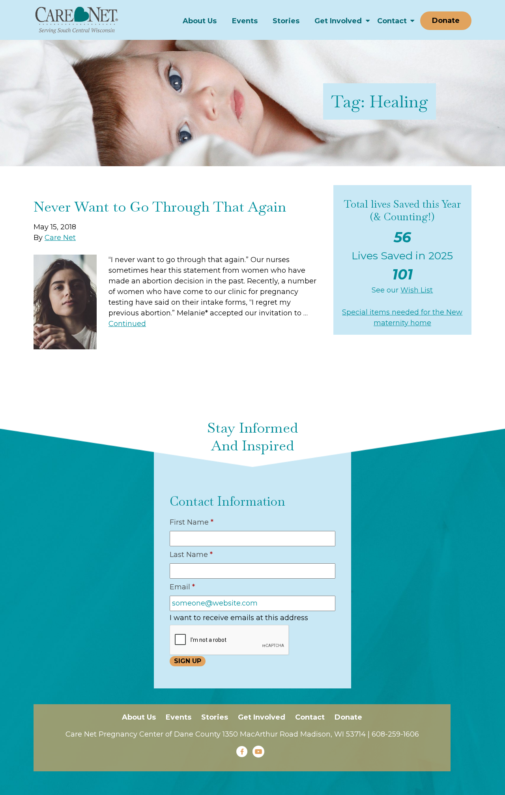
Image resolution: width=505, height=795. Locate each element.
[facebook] (241, 751)
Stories (286, 21)
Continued (127, 323)
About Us (200, 21)
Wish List (416, 290)
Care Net (60, 237)
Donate (446, 20)
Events (245, 21)
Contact (392, 21)
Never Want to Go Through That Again (160, 206)
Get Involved (338, 21)
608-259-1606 (395, 734)
